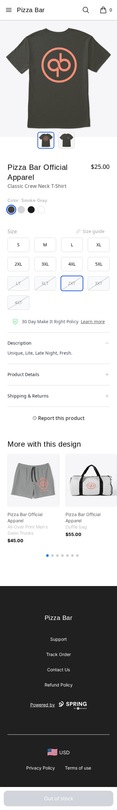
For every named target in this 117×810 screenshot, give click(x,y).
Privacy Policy (40, 767)
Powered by (42, 704)
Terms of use (78, 767)
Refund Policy (59, 684)
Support (58, 639)
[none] (90, 231)
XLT (45, 283)
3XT (98, 283)
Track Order (58, 654)
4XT (18, 302)
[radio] (18, 245)
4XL (72, 264)
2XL (18, 264)
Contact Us (58, 669)
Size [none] (12, 231)
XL (98, 245)
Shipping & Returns (28, 396)
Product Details (23, 374)
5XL (98, 264)
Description (19, 343)
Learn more (93, 321)
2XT (72, 283)
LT (18, 283)
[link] (33, 480)
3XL (45, 264)
